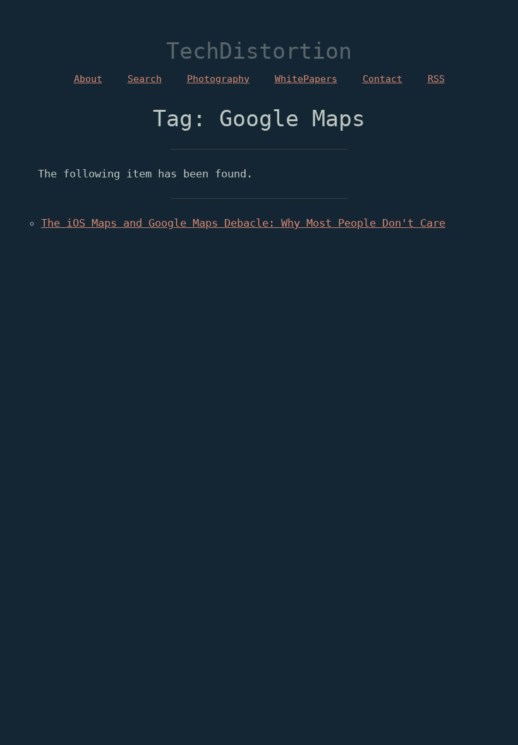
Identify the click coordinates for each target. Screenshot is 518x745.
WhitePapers (306, 79)
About (88, 79)
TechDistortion (259, 51)
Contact (382, 79)
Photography (218, 79)
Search (145, 79)
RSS (436, 79)
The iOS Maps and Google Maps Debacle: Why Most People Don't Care (243, 223)
